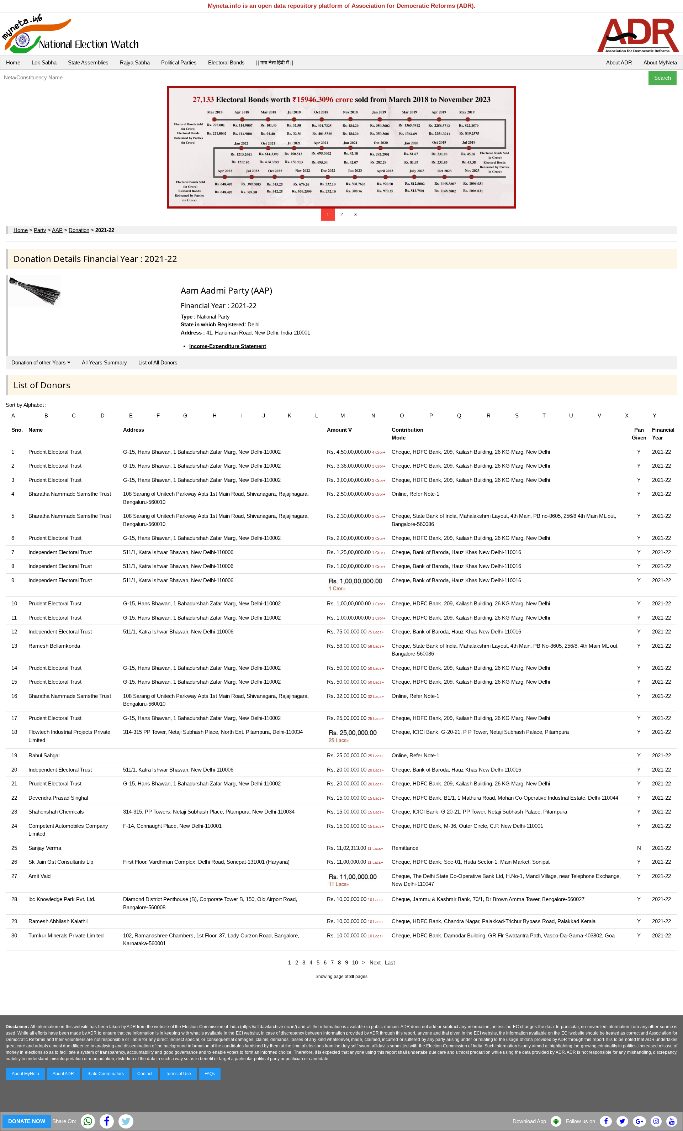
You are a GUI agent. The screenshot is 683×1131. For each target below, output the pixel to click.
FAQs (210, 1073)
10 (355, 962)
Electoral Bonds (226, 62)
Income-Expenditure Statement (227, 346)
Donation (79, 230)
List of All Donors (158, 362)
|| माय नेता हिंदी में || (274, 62)
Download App (529, 1121)
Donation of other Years (39, 362)
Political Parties (179, 62)
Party (40, 230)
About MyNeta (660, 62)
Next (376, 962)
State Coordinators (106, 1073)
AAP (57, 230)
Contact (144, 1073)
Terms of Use (178, 1073)
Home (13, 62)
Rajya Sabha (135, 62)
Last (390, 962)
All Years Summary (104, 362)
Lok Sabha (44, 62)
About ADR (619, 62)
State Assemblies (88, 62)
